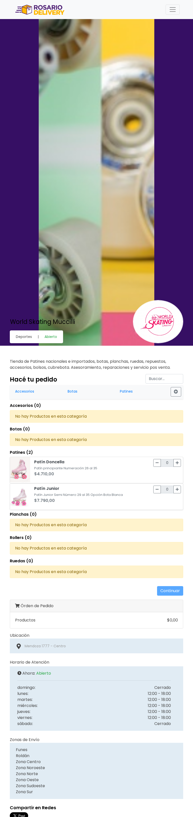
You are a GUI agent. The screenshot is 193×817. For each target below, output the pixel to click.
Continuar (170, 591)
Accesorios (24, 391)
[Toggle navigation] (173, 10)
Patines (126, 391)
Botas (72, 391)
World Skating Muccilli (42, 322)
